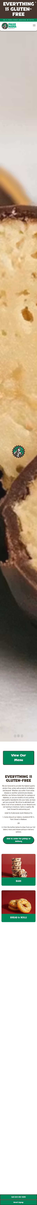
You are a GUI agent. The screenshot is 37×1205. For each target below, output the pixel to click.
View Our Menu (18, 757)
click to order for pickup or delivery (18, 840)
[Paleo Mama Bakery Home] (8, 25)
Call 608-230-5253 (18, 1197)
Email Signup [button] (18, 1202)
